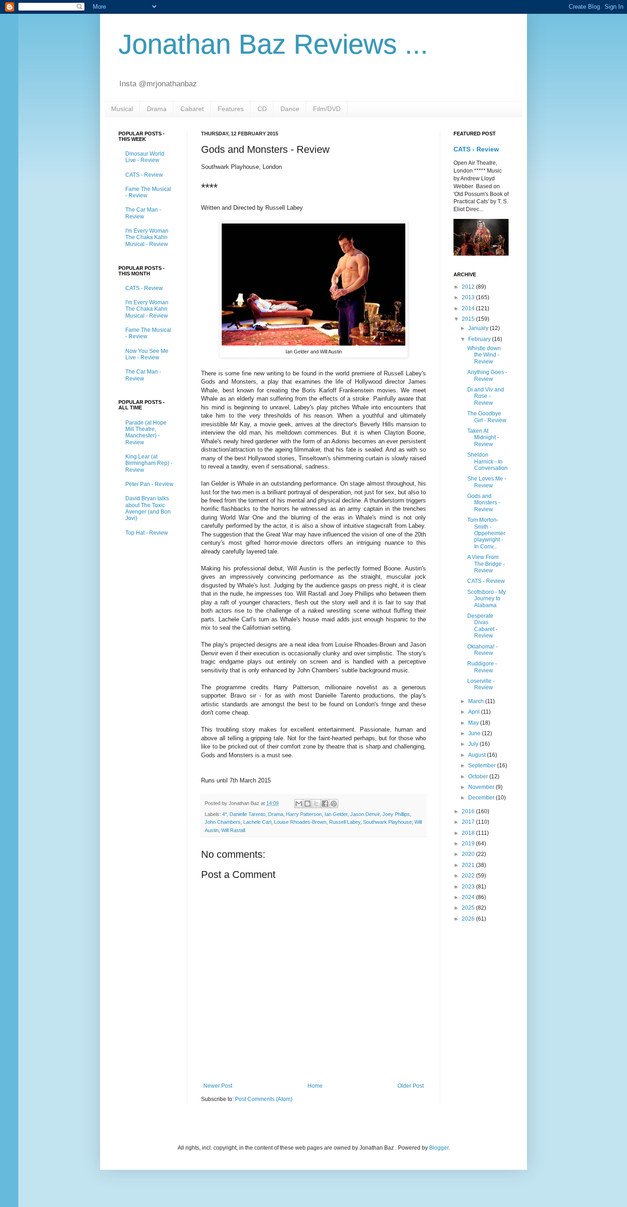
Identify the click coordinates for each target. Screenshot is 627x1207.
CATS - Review (144, 175)
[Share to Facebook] (325, 803)
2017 (469, 822)
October (478, 776)
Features (231, 108)
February (480, 339)
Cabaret (192, 108)
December (482, 797)
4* (224, 814)
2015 (469, 319)
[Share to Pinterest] (333, 803)
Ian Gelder (336, 814)
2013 (469, 297)
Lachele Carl (257, 822)
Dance (289, 108)
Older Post (410, 1086)
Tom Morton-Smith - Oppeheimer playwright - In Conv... (486, 533)
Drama (157, 108)
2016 (469, 811)
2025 (469, 908)
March (476, 701)
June (475, 733)
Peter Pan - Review (149, 484)
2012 (469, 287)
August (477, 755)
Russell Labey (344, 822)
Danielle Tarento (247, 814)
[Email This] (298, 803)
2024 (469, 897)
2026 (469, 919)
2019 (469, 843)
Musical (122, 108)
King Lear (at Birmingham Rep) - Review (149, 463)
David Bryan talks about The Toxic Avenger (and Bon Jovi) (148, 508)
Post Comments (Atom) (263, 1099)
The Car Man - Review (143, 213)
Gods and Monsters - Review (483, 503)
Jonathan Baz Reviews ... (273, 44)
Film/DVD (327, 108)
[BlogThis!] (307, 803)
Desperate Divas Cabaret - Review (482, 626)
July (474, 744)
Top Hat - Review (146, 533)
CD (262, 108)
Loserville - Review (481, 684)
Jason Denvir (365, 814)
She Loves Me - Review (486, 481)
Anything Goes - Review (487, 375)
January (479, 328)
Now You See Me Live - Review (146, 354)
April (474, 712)
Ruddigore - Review (482, 666)
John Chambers (223, 822)
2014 (469, 308)
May (474, 723)
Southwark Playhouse (387, 822)
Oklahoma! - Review (482, 649)
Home (315, 1086)
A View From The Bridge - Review (486, 564)
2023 (469, 886)
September (482, 765)
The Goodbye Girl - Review (486, 416)
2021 (469, 865)
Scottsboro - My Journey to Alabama (486, 599)
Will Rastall (233, 830)
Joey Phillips (396, 814)
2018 (469, 833)
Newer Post (217, 1086)
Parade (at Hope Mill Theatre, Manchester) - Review (146, 432)
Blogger (438, 1148)
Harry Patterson (304, 814)
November (482, 787)
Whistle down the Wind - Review (484, 355)
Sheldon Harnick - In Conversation (487, 461)
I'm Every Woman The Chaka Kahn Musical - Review (146, 237)
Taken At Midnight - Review (483, 437)
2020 (469, 854)
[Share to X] (316, 803)
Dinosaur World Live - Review (144, 157)
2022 (469, 875)
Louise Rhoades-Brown (300, 822)
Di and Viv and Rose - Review (485, 396)
